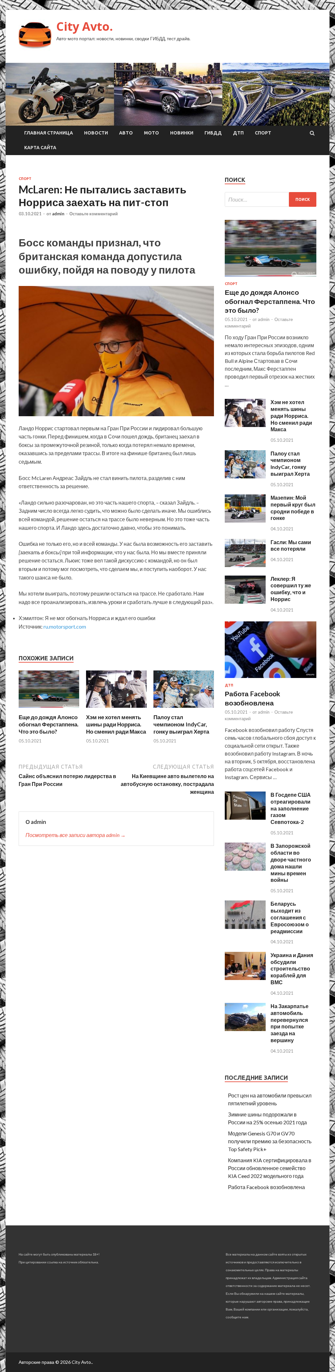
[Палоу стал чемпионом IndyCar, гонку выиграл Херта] (183, 709)
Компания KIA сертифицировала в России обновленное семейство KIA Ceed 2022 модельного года (269, 1168)
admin (58, 213)
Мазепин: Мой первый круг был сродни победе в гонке (293, 507)
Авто (126, 132)
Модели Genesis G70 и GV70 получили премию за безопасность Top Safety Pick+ (269, 1141)
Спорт (263, 132)
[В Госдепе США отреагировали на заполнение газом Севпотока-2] (245, 817)
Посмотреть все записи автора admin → (76, 835)
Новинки (181, 132)
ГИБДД (213, 132)
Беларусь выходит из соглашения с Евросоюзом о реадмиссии (290, 917)
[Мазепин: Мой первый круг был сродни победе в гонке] (245, 520)
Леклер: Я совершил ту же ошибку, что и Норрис (291, 589)
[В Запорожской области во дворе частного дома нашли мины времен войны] (245, 868)
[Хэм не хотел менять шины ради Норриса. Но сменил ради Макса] (116, 709)
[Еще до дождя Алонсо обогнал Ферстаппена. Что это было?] (49, 709)
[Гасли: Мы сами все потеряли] (245, 565)
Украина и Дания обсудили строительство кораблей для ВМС (292, 968)
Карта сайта (40, 147)
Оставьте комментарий (93, 213)
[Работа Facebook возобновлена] (270, 679)
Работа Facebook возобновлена (266, 1187)
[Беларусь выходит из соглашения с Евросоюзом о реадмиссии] (245, 927)
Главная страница (48, 132)
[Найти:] (270, 199)
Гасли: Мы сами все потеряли (291, 545)
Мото (151, 132)
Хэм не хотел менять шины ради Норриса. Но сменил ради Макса (116, 724)
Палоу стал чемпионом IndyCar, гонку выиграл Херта (181, 724)
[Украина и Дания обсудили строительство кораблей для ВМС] (245, 978)
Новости (96, 132)
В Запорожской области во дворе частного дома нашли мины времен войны (291, 863)
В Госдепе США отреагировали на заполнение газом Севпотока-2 (291, 808)
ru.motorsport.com (65, 626)
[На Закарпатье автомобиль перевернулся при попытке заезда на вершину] (245, 1029)
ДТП (238, 132)
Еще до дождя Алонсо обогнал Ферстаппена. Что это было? (49, 724)
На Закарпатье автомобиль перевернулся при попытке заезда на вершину (290, 1023)
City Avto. (84, 26)
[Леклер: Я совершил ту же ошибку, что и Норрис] (245, 601)
